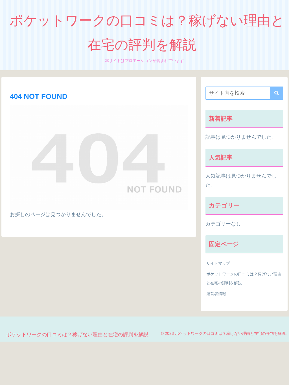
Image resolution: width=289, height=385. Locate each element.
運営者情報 (216, 293)
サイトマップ (218, 263)
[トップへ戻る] (280, 376)
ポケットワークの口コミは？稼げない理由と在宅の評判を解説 (243, 278)
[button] (276, 93)
